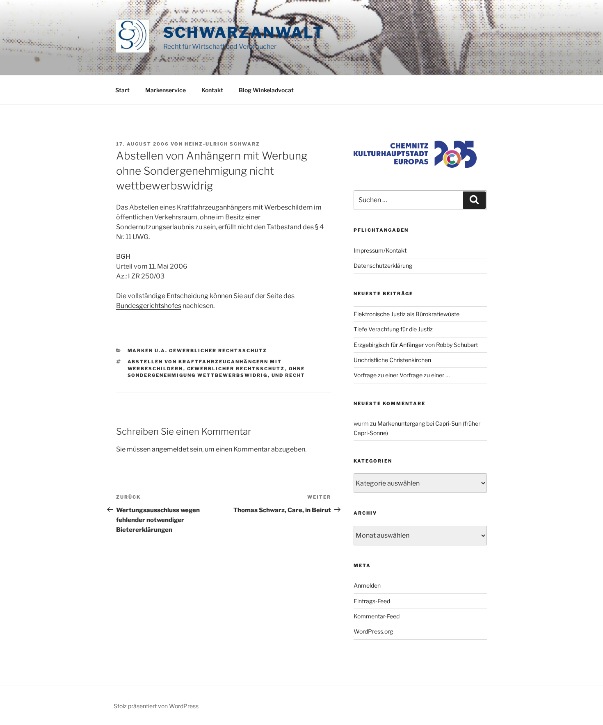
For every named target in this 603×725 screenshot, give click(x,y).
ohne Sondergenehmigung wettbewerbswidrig (216, 372)
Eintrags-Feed (372, 600)
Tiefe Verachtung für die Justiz (393, 329)
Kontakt (212, 90)
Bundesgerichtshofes (148, 306)
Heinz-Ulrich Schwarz (222, 144)
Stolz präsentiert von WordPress (156, 705)
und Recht (289, 375)
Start (122, 90)
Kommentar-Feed (377, 616)
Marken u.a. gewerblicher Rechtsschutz (197, 350)
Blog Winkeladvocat (266, 90)
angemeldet (170, 449)
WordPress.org (373, 631)
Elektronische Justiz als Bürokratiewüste (406, 313)
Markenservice (165, 90)
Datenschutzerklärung (383, 265)
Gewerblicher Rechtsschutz (236, 369)
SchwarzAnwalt (243, 32)
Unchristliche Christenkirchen (392, 359)
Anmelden (367, 585)
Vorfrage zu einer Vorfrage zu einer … (402, 375)
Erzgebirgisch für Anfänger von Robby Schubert (416, 344)
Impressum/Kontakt (380, 250)
